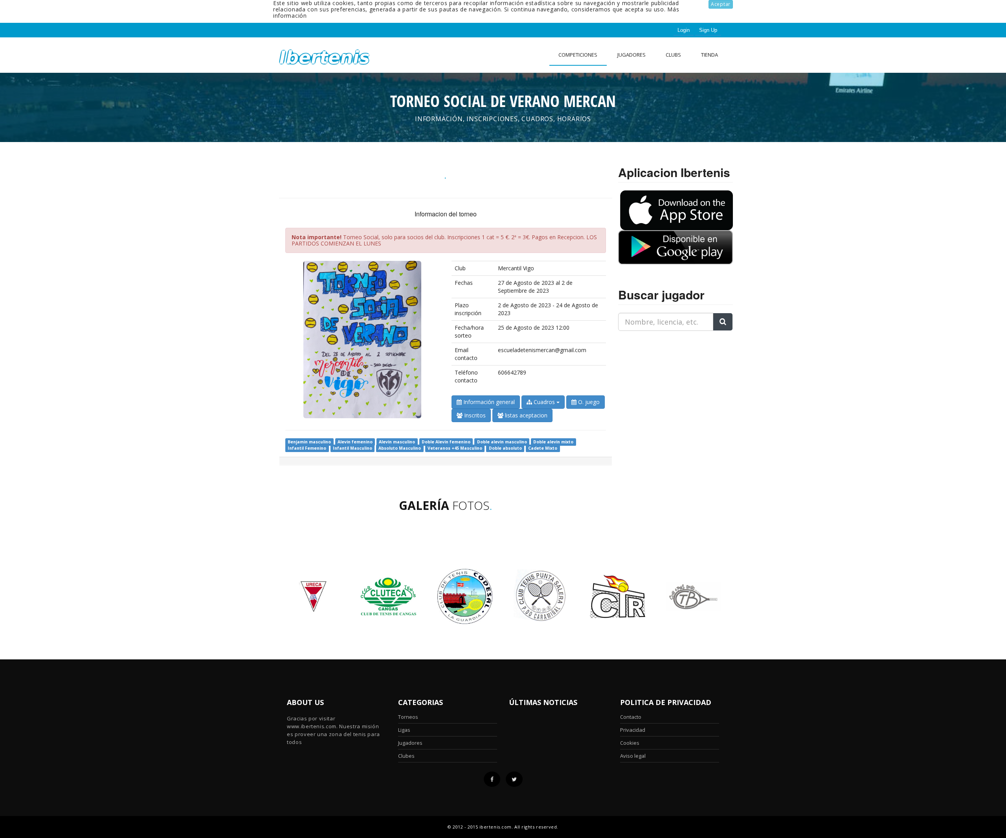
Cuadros (544, 402)
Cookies (629, 742)
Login (683, 30)
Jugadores (631, 54)
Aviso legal (633, 755)
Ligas (404, 729)
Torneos (408, 716)
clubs (673, 54)
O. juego (588, 402)
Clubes (406, 755)
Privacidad (632, 729)
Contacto (630, 716)
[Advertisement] (667, 386)
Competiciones (577, 54)
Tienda (709, 54)
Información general (488, 402)
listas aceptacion (525, 415)
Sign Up (708, 30)
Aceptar (721, 4)
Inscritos (474, 415)
